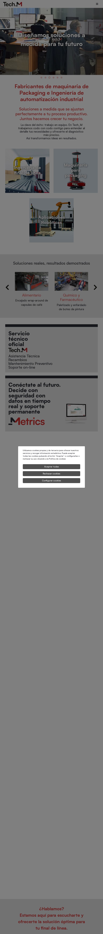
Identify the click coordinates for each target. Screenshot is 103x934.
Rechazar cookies (51, 473)
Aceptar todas (51, 466)
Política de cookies (57, 459)
